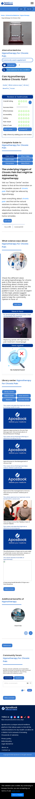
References (7, 645)
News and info (23, 396)
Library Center (9, 392)
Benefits (6, 88)
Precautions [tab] (10, 163)
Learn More (7, 221)
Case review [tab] (10, 156)
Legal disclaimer (7, 744)
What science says (15, 85)
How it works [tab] (10, 160)
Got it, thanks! (17, 795)
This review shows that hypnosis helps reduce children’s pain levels (15, 467)
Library (25, 85)
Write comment (9, 698)
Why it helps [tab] (25, 156)
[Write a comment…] (17, 684)
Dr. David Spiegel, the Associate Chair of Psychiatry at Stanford (17, 315)
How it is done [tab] (25, 160)
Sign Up (29, 9)
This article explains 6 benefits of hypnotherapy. (13, 558)
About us (5, 747)
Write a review (8, 129)
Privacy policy (6, 739)
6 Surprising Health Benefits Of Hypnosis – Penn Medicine (16, 583)
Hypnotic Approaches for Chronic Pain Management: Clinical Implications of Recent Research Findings (15, 432)
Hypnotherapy (24, 15)
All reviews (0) (23, 129)
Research (9, 400)
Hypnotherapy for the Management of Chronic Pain (15, 462)
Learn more (16, 791)
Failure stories (9, 396)
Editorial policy (6, 741)
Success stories (23, 400)
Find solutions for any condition (18, 70)
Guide (5, 85)
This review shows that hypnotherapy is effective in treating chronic (15, 437)
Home (3, 15)
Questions (19, 678)
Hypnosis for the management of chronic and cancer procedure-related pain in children (16, 492)
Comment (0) (18, 227)
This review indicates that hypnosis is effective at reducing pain (15, 527)
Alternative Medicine (12, 15)
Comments (8, 678)
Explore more (9, 589)
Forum (12, 88)
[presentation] (26, 633)
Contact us (6, 750)
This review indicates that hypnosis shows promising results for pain (16, 406)
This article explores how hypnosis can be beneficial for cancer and (16, 498)
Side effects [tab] (25, 163)
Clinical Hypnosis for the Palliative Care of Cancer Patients (16, 523)
